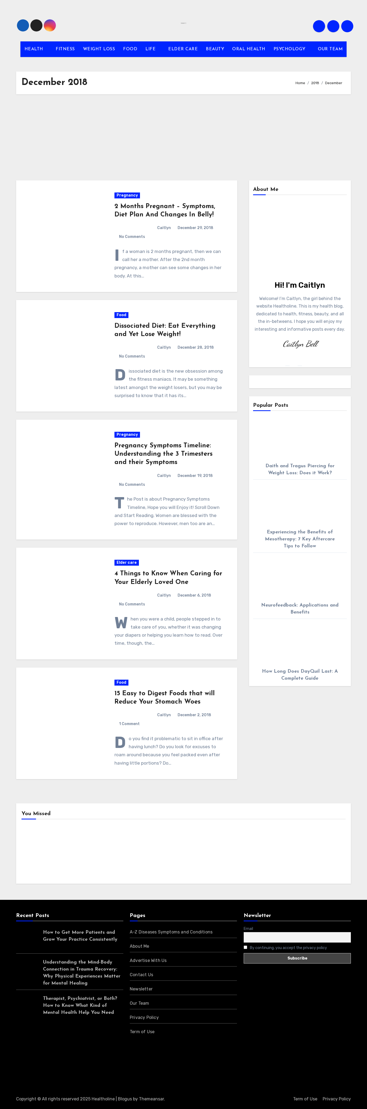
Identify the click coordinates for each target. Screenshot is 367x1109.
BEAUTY (215, 49)
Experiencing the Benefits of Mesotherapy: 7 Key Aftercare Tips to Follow (300, 539)
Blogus (125, 1098)
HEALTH (34, 49)
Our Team (139, 1003)
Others (120, 853)
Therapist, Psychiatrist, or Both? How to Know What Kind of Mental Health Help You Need (80, 1005)
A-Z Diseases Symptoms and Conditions (171, 932)
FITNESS (65, 49)
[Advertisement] (183, 137)
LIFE (151, 49)
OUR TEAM (330, 49)
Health (37, 853)
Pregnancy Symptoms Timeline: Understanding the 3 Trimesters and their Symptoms (163, 454)
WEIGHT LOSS (99, 49)
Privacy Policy (144, 1017)
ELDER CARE (183, 49)
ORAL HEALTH (248, 49)
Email (248, 928)
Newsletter (141, 989)
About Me (139, 946)
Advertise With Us (148, 960)
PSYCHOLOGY (290, 49)
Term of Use (142, 1031)
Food (121, 315)
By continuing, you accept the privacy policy (288, 947)
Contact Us (141, 974)
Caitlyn (164, 228)
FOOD (130, 49)
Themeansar (151, 1098)
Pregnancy (127, 195)
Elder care (127, 562)
